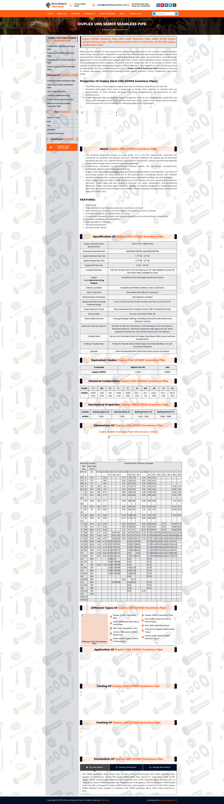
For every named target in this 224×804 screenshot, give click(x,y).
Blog (122, 13)
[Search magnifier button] (176, 13)
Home (50, 13)
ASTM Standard (107, 13)
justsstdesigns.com (168, 800)
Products (90, 13)
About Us (62, 13)
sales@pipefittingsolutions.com (112, 5)
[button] (62, 147)
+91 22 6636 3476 (79, 5)
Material (75, 13)
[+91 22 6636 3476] (70, 5)
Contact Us (135, 13)
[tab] (94, 767)
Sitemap (105, 800)
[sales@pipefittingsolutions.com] (93, 5)
